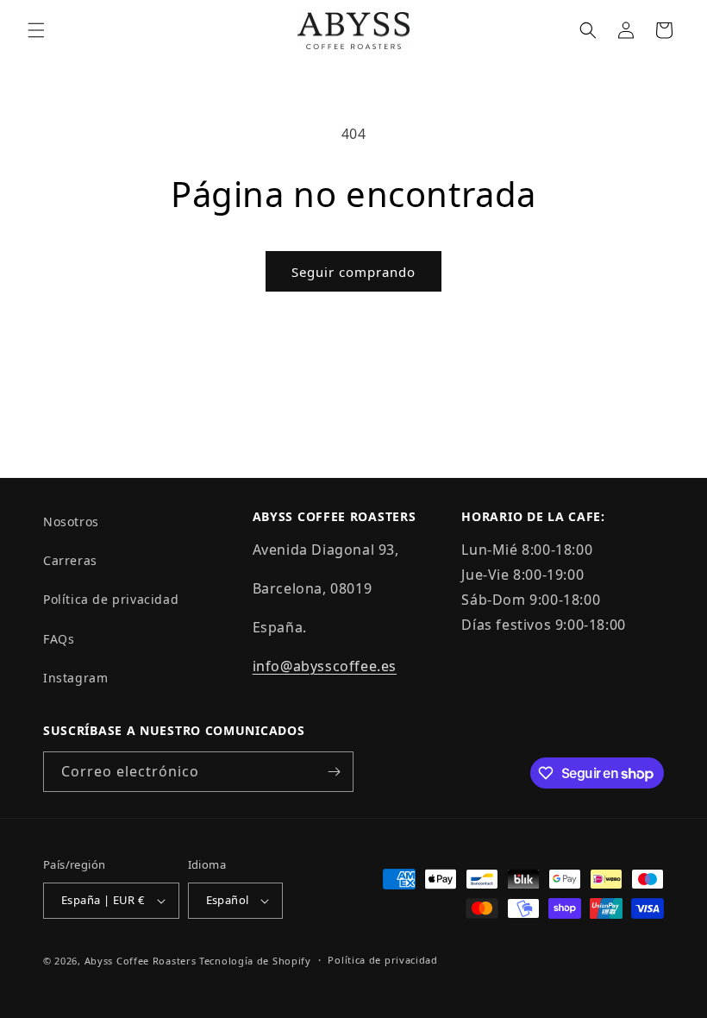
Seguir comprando (353, 271)
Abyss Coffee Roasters (140, 960)
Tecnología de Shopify (255, 960)
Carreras (70, 560)
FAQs (58, 639)
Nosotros (71, 521)
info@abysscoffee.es (325, 666)
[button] (36, 30)
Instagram (75, 677)
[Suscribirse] (334, 771)
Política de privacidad (110, 599)
